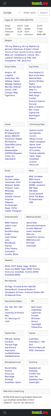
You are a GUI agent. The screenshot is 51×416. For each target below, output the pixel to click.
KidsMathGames (12, 356)
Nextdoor (9, 193)
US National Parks (13, 295)
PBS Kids (9, 339)
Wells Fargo (34, 95)
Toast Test (33, 376)
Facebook (9, 176)
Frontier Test (34, 373)
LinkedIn (9, 196)
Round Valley (10, 368)
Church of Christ (26, 52)
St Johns (33, 161)
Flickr (18, 182)
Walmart (17, 86)
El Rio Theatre (11, 248)
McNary (33, 266)
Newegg (8, 84)
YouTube (9, 179)
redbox (8, 225)
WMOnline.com (33, 240)
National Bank (35, 78)
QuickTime (9, 138)
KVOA (31, 196)
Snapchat (9, 199)
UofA (7, 321)
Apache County (36, 130)
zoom (16, 188)
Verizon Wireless (36, 81)
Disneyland (10, 292)
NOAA (7, 266)
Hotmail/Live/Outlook (36, 225)
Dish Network (35, 92)
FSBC (29, 57)
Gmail (29, 231)
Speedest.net (35, 368)
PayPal (32, 84)
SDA (34, 57)
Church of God (11, 52)
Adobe (8, 136)
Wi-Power (30, 242)
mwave (16, 81)
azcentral (41, 185)
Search (44, 12)
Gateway (17, 84)
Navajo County (35, 138)
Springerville (35, 133)
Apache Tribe (35, 147)
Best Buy (9, 86)
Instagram (17, 211)
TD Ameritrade (35, 199)
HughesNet (36, 310)
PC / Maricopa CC (12, 318)
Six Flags (8, 286)
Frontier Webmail (34, 228)
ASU (11, 307)
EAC (6, 307)
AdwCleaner (10, 159)
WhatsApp (9, 190)
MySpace (9, 185)
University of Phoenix (14, 312)
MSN (31, 176)
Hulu (14, 225)
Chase (36, 109)
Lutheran (9, 57)
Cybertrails (36, 312)
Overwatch (39, 350)
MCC (16, 307)
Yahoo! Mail (31, 222)
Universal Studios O (26, 289)
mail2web (36, 231)
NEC (31, 109)
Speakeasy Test (36, 379)
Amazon (8, 72)
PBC (19, 60)
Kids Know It (10, 347)
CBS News (33, 190)
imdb (7, 237)
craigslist (9, 75)
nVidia (7, 147)
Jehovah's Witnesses (14, 49)
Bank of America (36, 107)
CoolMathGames (12, 353)
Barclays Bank (35, 86)
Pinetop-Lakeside (37, 153)
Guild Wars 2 (34, 341)
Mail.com (30, 234)
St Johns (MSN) (31, 272)
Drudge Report (35, 182)
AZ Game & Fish (20, 286)
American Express (37, 101)
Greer (38, 144)
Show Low (34, 164)
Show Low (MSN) (12, 269)
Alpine (32, 144)
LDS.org (8, 46)
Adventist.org (20, 57)
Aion (31, 344)
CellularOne (31, 237)
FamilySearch (20, 55)
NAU (7, 315)
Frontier (32, 98)
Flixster (13, 237)
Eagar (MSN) (26, 269)
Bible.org (17, 46)
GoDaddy (33, 370)
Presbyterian (10, 60)
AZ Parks (20, 292)
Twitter (8, 211)
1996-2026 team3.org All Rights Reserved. (22, 397)
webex (16, 179)
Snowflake (34, 159)
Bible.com (9, 55)
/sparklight (31, 245)
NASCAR (32, 286)
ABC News (33, 188)
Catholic (31, 55)
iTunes (8, 156)
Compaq (8, 92)
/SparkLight (34, 382)
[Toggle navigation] (4, 3)
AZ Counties (34, 150)
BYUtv (15, 254)
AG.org (25, 46)
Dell (17, 78)
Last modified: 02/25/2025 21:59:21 (18, 400)
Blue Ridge (9, 376)
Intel (7, 130)
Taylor (32, 156)
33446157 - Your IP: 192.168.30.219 (18, 402)
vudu (7, 240)
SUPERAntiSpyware (13, 153)
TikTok (14, 208)
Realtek (18, 138)
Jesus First (26, 60)
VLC (13, 156)
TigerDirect (10, 95)
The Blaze (39, 196)
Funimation (10, 251)
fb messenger (11, 205)
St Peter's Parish (31, 49)
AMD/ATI (15, 136)
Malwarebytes (11, 150)
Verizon (41, 237)
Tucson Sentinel (36, 193)
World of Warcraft (37, 347)
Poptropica (10, 350)
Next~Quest (36, 307)
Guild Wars (34, 339)
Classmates (10, 182)
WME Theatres (11, 222)
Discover (33, 104)
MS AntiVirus (10, 141)
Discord (17, 196)
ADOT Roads (16, 266)
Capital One (34, 112)
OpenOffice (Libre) (13, 144)
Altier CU (33, 89)
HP (14, 72)
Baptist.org (34, 46)
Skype (7, 208)
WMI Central (34, 179)
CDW (14, 89)
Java (11, 130)
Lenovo (8, 89)
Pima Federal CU (36, 72)
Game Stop (10, 78)
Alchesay (9, 379)
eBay (15, 92)
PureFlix (8, 254)
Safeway (8, 81)
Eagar (38, 156)
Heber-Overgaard (37, 141)
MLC (37, 55)
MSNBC (32, 185)
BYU (7, 310)
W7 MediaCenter (12, 133)
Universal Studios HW (34, 292)
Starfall (17, 339)
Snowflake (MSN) (12, 274)
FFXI (43, 341)
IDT (12, 147)
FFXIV (31, 350)
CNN (31, 202)
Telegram (9, 202)
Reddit (17, 185)
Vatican (38, 52)
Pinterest (9, 188)
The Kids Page (11, 344)
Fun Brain (9, 341)
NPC (21, 307)
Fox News (38, 176)
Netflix (8, 228)
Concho (32, 136)
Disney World (11, 289)
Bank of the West (36, 75)
